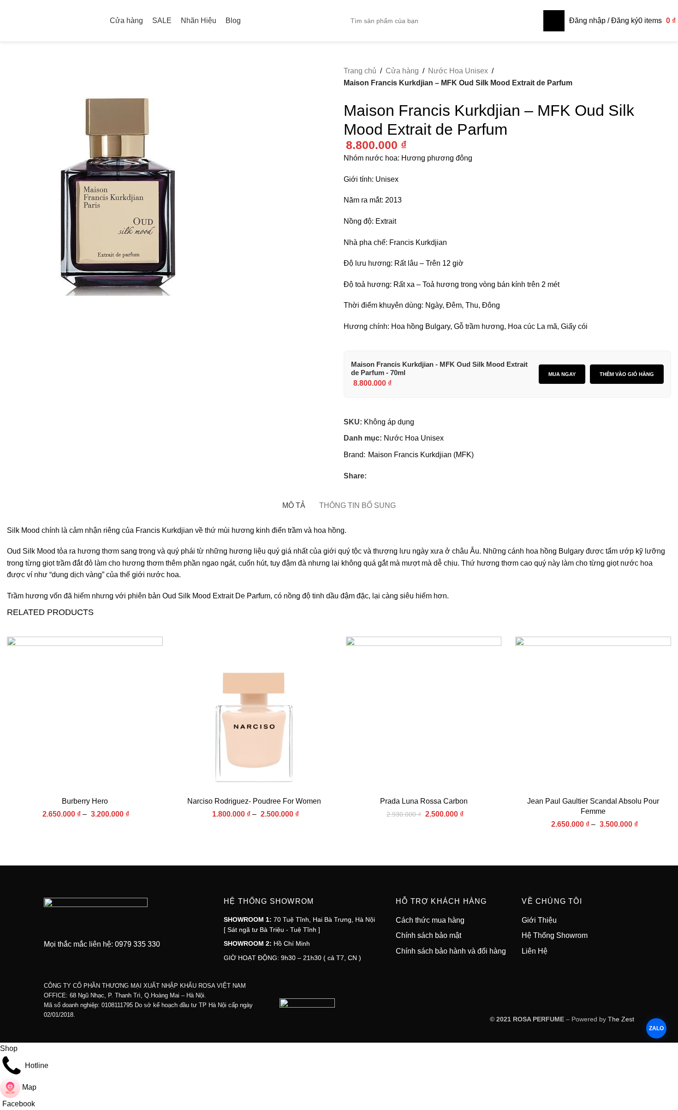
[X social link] (383, 476)
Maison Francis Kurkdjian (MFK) (421, 455)
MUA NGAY (562, 374)
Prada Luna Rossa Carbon (424, 801)
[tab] (293, 501)
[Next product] (665, 95)
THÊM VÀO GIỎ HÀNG (627, 374)
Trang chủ (360, 71)
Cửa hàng (402, 71)
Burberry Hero (85, 801)
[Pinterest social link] (405, 476)
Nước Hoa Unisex (458, 71)
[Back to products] (654, 95)
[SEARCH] (554, 20)
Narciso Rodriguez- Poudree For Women (254, 801)
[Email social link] (394, 476)
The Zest (620, 1019)
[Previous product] (643, 95)
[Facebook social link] (372, 476)
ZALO (656, 1028)
